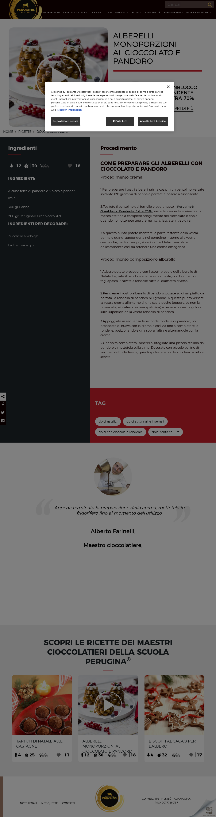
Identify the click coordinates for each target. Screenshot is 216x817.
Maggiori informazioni (69, 109)
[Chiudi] (168, 86)
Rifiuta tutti (120, 121)
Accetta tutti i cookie (153, 121)
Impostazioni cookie (65, 121)
